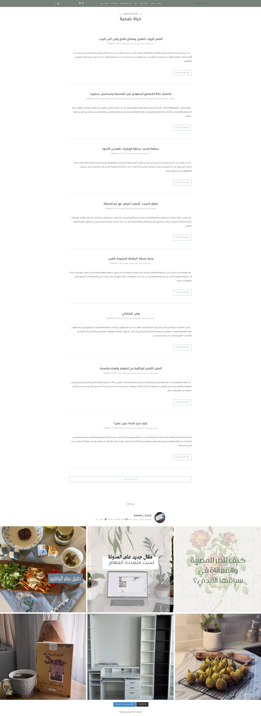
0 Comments (90, 99)
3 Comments (107, 373)
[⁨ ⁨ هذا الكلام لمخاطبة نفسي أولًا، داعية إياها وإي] (218, 569)
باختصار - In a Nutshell (167, 99)
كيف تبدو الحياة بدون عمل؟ (130, 423)
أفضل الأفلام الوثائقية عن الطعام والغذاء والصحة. (130, 368)
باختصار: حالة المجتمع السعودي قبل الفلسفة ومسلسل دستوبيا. (130, 94)
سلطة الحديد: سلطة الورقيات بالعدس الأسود (130, 149)
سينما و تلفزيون (125, 99)
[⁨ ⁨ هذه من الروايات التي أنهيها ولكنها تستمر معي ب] (43, 657)
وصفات (136, 154)
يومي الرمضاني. (130, 313)
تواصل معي (104, 3)
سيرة (159, 3)
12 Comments (108, 428)
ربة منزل (133, 44)
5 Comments (115, 154)
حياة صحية (140, 44)
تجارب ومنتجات (149, 44)
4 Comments (114, 263)
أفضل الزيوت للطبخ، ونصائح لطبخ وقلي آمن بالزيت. (130, 39)
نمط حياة (114, 3)
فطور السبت (134, 208)
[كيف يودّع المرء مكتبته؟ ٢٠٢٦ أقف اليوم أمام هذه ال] (130, 657)
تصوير (154, 208)
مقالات (152, 3)
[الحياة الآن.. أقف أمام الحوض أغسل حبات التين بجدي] (218, 657)
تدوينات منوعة (154, 373)
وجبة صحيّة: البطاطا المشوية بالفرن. (130, 259)
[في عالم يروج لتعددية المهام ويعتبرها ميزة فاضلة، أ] (130, 569)
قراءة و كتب (143, 3)
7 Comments (111, 44)
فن (136, 3)
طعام (128, 44)
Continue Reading (182, 73)
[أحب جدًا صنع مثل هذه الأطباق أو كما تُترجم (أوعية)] (43, 569)
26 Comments (111, 318)
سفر (132, 99)
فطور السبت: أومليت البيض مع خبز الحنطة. (130, 204)
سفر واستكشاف (126, 3)
